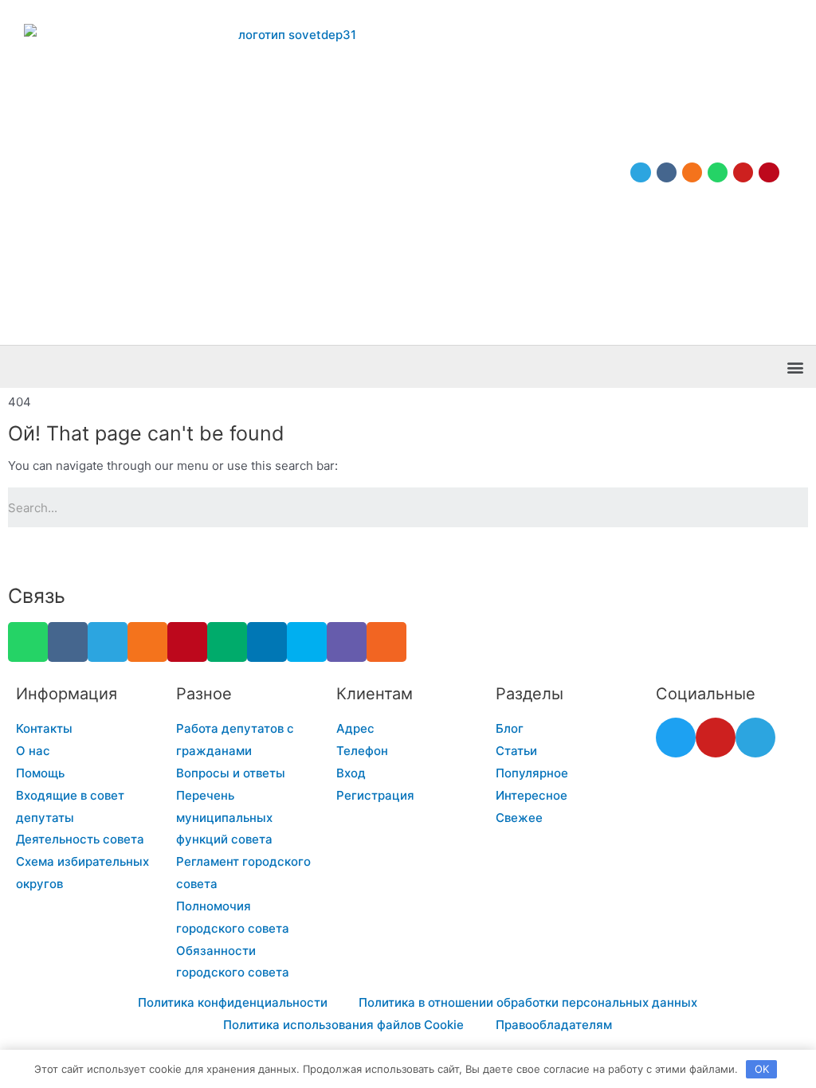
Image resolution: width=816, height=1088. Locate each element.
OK (762, 1069)
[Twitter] (676, 737)
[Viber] (347, 642)
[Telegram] (640, 172)
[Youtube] (743, 172)
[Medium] (227, 642)
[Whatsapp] (718, 172)
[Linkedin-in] (267, 642)
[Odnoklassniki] (692, 172)
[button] (795, 367)
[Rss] (386, 642)
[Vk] (667, 172)
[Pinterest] (769, 172)
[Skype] (307, 642)
